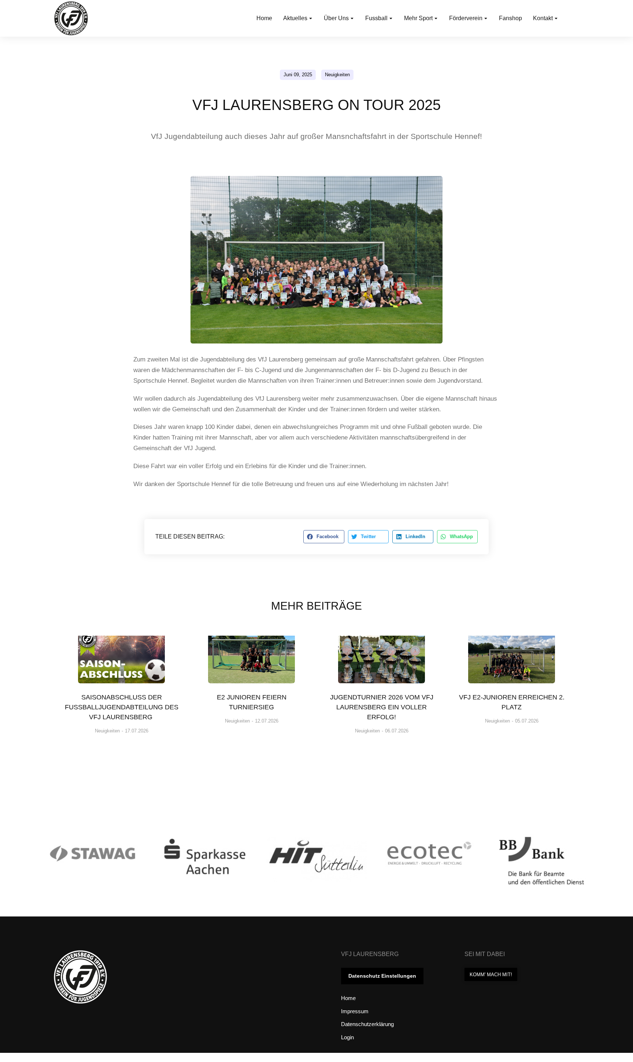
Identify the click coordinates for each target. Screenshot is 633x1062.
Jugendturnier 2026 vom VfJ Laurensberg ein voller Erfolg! (381, 707)
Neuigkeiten (337, 74)
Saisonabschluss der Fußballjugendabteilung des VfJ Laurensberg (121, 707)
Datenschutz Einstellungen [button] (382, 976)
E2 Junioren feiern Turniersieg (251, 702)
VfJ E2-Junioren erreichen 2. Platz (511, 702)
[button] (323, 536)
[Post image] (121, 654)
